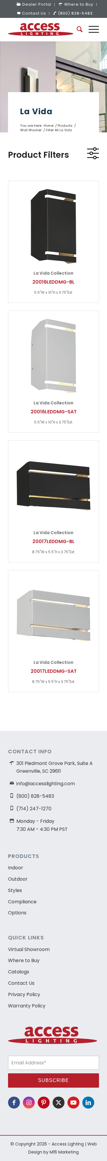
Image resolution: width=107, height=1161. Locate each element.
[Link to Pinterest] (44, 1103)
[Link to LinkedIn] (88, 1103)
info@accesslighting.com (45, 783)
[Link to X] (58, 1103)
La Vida (36, 111)
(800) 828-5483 (75, 13)
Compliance (22, 901)
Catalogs (18, 971)
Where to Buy (24, 960)
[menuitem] (34, 4)
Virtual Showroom (29, 949)
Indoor (15, 867)
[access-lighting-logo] (44, 29)
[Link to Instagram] (29, 1103)
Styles (15, 890)
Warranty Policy (26, 1005)
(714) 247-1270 (33, 808)
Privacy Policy (24, 994)
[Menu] (91, 29)
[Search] (77, 29)
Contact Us (34, 13)
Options (17, 912)
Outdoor (18, 879)
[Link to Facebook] (14, 1103)
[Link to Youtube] (73, 1103)
